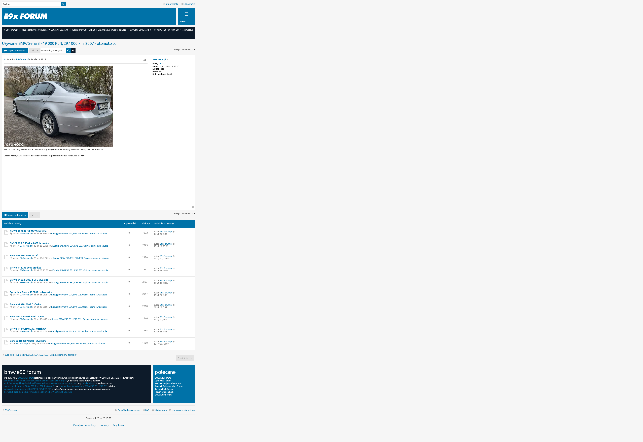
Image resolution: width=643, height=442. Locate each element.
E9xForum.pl (159, 59)
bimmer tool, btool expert (54, 380)
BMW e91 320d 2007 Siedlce (25, 267)
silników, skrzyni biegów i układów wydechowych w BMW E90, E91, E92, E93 (40, 383)
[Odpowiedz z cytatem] (145, 60)
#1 (5, 59)
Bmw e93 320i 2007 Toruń (24, 255)
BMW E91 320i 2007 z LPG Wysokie (29, 280)
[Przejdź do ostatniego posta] (174, 231)
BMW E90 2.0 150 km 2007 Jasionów (29, 243)
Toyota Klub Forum (164, 389)
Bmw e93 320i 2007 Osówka (25, 304)
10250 (162, 63)
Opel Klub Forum (163, 380)
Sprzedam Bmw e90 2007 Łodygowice (31, 292)
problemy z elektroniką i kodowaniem (22, 380)
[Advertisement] (76, 182)
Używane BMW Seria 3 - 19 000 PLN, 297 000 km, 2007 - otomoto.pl (59, 43)
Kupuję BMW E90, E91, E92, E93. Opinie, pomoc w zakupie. (79, 233)
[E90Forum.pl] (25, 16)
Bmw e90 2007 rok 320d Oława (27, 316)
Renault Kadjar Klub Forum (168, 383)
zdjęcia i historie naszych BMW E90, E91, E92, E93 (27, 389)
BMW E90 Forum (26, 378)
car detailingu (88, 383)
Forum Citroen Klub (164, 392)
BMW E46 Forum (163, 378)
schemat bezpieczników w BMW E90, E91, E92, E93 (83, 386)
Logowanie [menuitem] (189, 4)
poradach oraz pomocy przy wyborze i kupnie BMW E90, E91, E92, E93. (38, 392)
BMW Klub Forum (163, 394)
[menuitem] (182, 410)
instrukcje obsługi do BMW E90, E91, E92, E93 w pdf (29, 386)
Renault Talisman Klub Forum (169, 386)
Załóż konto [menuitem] (172, 4)
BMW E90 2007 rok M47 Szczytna (28, 231)
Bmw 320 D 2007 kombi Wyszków (28, 341)
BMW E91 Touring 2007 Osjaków (28, 328)
